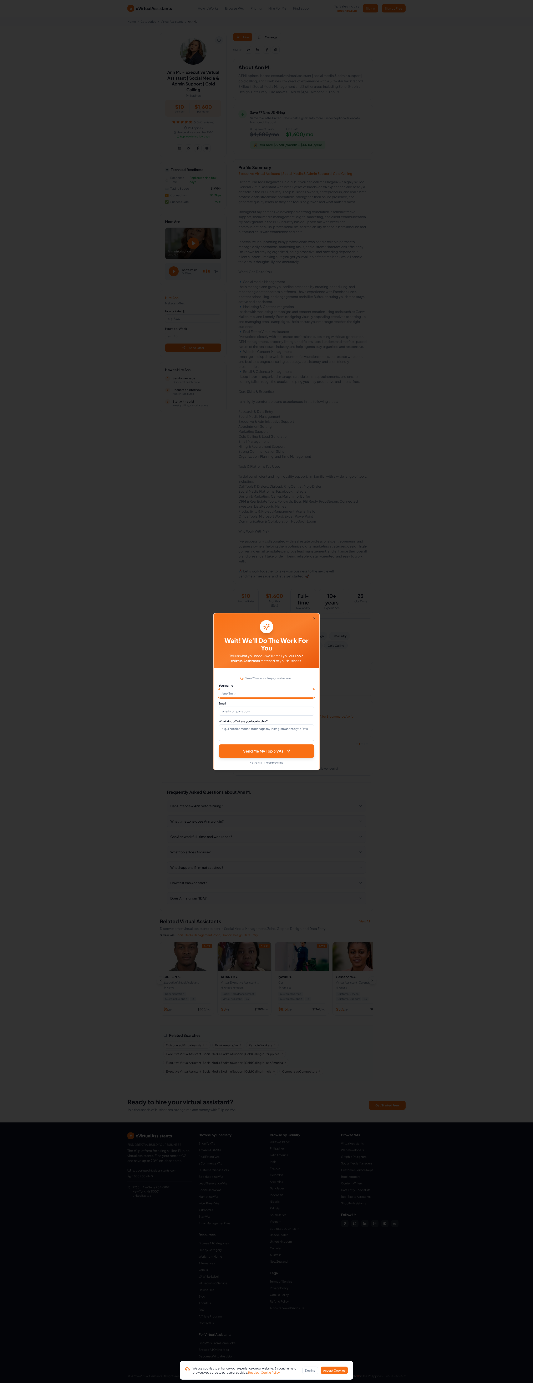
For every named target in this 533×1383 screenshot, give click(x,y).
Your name (226, 685)
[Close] (314, 618)
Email (222, 703)
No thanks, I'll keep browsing (266, 762)
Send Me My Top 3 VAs (263, 751)
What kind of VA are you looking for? (243, 721)
